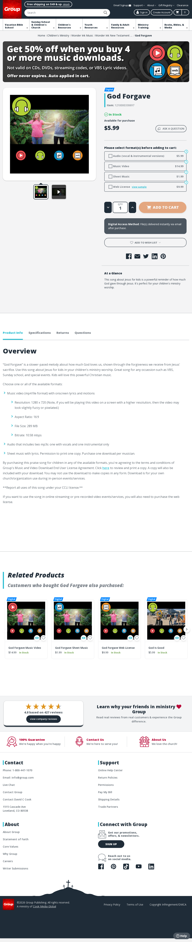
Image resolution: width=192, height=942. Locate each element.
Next (186, 629)
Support (138, 5)
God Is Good (156, 648)
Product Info (13, 333)
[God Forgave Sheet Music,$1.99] (73, 621)
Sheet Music (147, 176)
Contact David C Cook (17, 799)
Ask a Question (173, 128)
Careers (8, 861)
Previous (5, 629)
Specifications (39, 333)
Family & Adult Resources (120, 26)
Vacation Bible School (14, 26)
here (105, 468)
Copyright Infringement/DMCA (168, 904)
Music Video (147, 166)
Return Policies (107, 777)
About (150, 5)
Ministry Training (143, 26)
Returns (62, 333)
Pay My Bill (105, 792)
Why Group (10, 854)
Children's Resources (64, 26)
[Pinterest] (163, 256)
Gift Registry (165, 5)
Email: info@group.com (18, 777)
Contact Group (12, 792)
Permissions (106, 785)
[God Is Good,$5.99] (166, 621)
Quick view (37, 638)
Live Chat (9, 785)
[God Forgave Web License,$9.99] (119, 621)
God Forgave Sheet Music (71, 648)
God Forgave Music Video (24, 648)
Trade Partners (108, 806)
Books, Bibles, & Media (174, 26)
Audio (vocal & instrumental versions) (147, 156)
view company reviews (43, 719)
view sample (139, 187)
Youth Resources (91, 26)
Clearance (182, 5)
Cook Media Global (44, 906)
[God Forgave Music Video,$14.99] (26, 621)
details (66, 4)
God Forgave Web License (118, 648)
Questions (83, 333)
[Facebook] (129, 256)
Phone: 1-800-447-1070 (17, 770)
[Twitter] (146, 256)
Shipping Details (108, 799)
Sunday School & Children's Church (40, 24)
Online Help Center (110, 770)
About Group (11, 832)
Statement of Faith (15, 839)
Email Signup (121, 5)
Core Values (10, 846)
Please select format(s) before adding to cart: (140, 148)
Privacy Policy (112, 904)
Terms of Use (135, 904)
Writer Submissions (15, 868)
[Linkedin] (155, 256)
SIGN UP (111, 844)
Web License (147, 187)
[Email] (137, 256)
